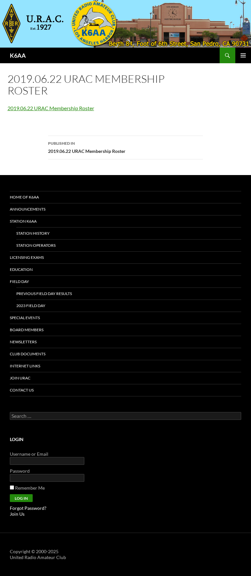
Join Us (17, 514)
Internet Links (25, 365)
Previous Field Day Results (44, 293)
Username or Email (29, 454)
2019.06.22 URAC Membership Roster (51, 108)
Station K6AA (23, 221)
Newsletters (23, 341)
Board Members (26, 329)
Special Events (25, 317)
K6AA (18, 55)
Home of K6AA (24, 197)
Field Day (19, 281)
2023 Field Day (30, 305)
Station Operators (36, 245)
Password (20, 471)
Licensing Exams (27, 257)
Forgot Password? (28, 508)
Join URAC (20, 378)
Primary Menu (243, 55)
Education (21, 269)
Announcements (27, 209)
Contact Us (22, 390)
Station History (33, 233)
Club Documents (27, 353)
